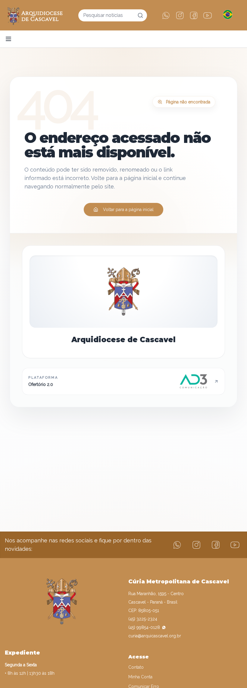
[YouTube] (207, 15)
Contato (136, 667)
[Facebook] (193, 15)
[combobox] (112, 15)
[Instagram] (180, 15)
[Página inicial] (35, 15)
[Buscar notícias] (140, 15)
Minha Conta (140, 676)
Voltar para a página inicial (128, 209)
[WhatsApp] (166, 15)
